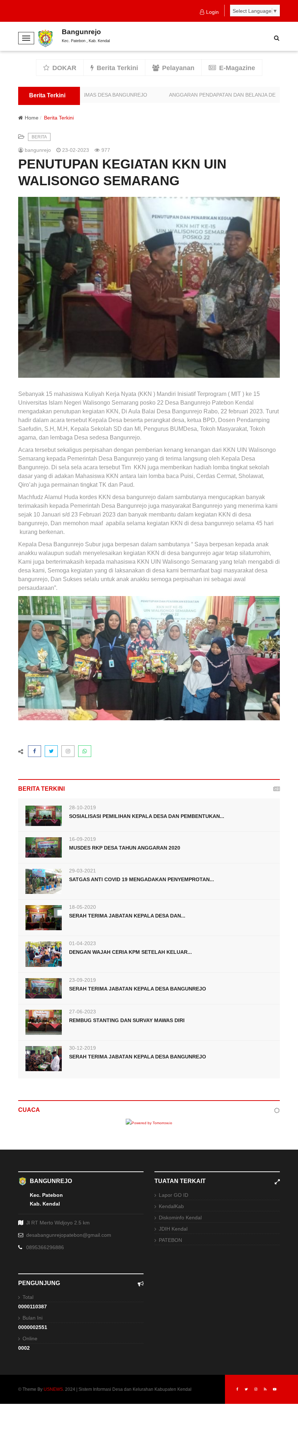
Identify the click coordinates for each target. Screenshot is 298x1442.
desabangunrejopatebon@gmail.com (68, 1235)
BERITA (39, 136)
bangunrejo (37, 150)
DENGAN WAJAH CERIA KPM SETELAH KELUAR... (130, 952)
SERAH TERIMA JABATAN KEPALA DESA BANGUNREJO (137, 989)
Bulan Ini (33, 1318)
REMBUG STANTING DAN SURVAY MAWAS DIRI (127, 1020)
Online (30, 1338)
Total (28, 1297)
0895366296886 (45, 1247)
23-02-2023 (75, 150)
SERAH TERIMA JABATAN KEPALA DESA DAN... (127, 916)
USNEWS (53, 1389)
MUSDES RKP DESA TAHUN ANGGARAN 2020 (124, 848)
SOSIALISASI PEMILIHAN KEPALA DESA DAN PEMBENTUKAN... (146, 816)
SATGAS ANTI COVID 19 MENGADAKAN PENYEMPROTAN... (141, 879)
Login (212, 12)
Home (32, 118)
